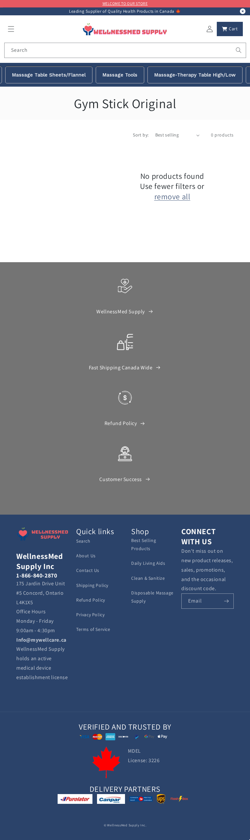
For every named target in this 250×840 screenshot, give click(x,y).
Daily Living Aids (148, 563)
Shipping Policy (92, 585)
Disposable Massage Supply (152, 597)
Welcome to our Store (125, 3)
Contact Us (87, 570)
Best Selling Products (143, 544)
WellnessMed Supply (120, 311)
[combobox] (125, 50)
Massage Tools (120, 75)
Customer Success (120, 479)
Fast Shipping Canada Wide (121, 367)
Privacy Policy (90, 615)
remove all (172, 197)
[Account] (209, 29)
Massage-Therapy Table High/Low (195, 75)
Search (83, 541)
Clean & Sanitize (148, 578)
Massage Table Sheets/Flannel (49, 75)
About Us (86, 556)
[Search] (238, 50)
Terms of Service (93, 629)
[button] (11, 29)
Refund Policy (120, 423)
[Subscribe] (226, 601)
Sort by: (140, 135)
